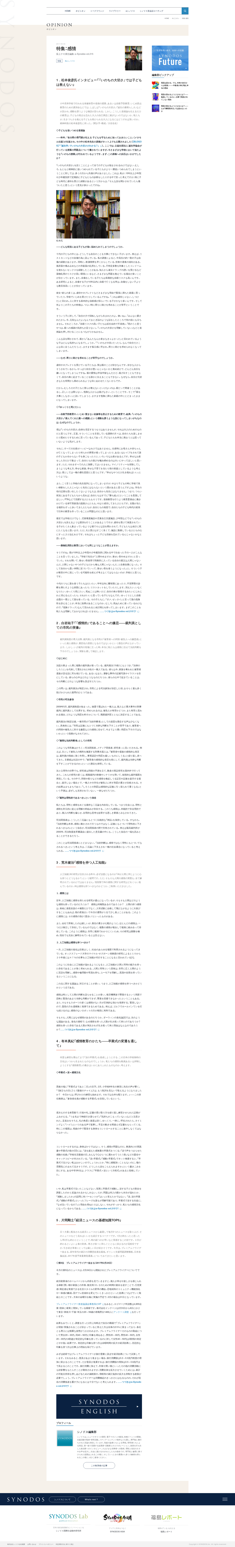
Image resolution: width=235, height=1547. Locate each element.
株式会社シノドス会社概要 (16, 1544)
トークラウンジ (97, 10)
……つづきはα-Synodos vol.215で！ (118, 611)
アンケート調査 (121, 1311)
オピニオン (80, 10)
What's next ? (91, 1499)
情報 (59, 61)
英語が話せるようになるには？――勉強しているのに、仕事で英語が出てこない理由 (174, 97)
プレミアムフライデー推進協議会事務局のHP (78, 1303)
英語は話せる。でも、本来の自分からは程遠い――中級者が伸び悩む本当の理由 (174, 85)
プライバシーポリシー (46, 1544)
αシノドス (130, 10)
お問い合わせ (31, 1544)
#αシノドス (70, 61)
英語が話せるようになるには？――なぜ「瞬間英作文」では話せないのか (174, 108)
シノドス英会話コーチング (151, 10)
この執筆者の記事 (99, 1465)
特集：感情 (185, 18)
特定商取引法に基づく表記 (64, 1544)
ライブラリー (115, 10)
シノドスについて (62, 1499)
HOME (68, 10)
